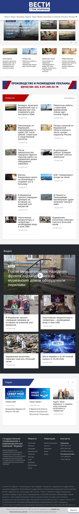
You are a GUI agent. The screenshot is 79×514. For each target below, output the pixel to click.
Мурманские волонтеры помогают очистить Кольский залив (62, 220)
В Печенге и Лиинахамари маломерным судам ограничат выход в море (63, 199)
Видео (11, 266)
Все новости (69, 98)
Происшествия (48, 59)
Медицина (31, 462)
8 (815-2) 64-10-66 (65, 448)
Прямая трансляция (50, 443)
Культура (31, 457)
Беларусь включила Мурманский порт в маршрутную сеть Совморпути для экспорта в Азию (9, 64)
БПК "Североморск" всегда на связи (63, 176)
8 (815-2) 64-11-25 (65, 446)
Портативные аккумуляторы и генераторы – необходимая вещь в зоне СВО (27, 222)
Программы (48, 448)
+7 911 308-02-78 (65, 456)
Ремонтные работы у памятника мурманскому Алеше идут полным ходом (20, 29)
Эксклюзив (31, 443)
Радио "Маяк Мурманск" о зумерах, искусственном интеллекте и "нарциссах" (63, 406)
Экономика (7, 59)
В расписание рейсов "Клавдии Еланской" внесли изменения (63, 153)
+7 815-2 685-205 (65, 459)
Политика (31, 446)
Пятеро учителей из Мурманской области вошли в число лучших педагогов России (69, 64)
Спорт (30, 460)
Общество (11, 21)
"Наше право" (35, 402)
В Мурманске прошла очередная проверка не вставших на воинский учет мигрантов (27, 200)
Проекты (47, 446)
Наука (30, 468)
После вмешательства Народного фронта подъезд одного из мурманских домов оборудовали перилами (27, 157)
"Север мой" (10, 402)
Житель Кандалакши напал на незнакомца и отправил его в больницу (27, 179)
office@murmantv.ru (66, 451)
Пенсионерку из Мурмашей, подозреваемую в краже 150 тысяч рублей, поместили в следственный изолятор (49, 66)
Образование (67, 59)
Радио (46, 451)
